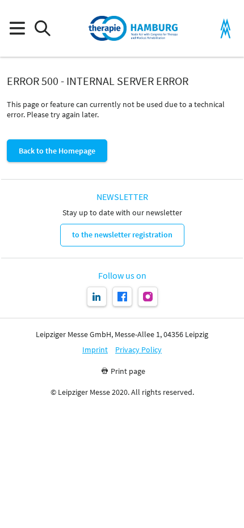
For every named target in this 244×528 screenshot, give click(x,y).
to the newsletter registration (122, 234)
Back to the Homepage (57, 151)
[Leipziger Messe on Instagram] (148, 296)
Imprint (95, 350)
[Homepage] (133, 28)
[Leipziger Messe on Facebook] (122, 296)
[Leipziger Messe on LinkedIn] (97, 296)
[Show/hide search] (42, 29)
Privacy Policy (138, 350)
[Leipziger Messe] (225, 29)
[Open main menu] (17, 29)
